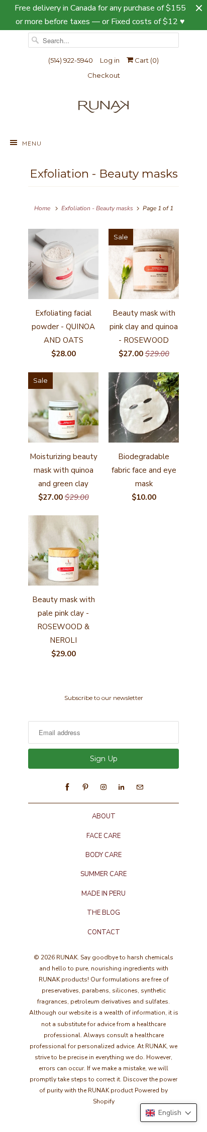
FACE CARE (103, 835)
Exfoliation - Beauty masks (104, 174)
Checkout (103, 75)
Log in (110, 60)
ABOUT (104, 816)
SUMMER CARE (103, 874)
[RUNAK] (103, 109)
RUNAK (66, 957)
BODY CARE (103, 855)
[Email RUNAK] (139, 787)
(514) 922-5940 (70, 60)
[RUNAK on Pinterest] (85, 787)
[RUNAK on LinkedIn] (121, 787)
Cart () (146, 60)
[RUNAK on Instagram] (103, 787)
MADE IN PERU (103, 893)
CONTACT (103, 932)
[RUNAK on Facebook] (67, 787)
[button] (168, 1112)
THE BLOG (103, 912)
